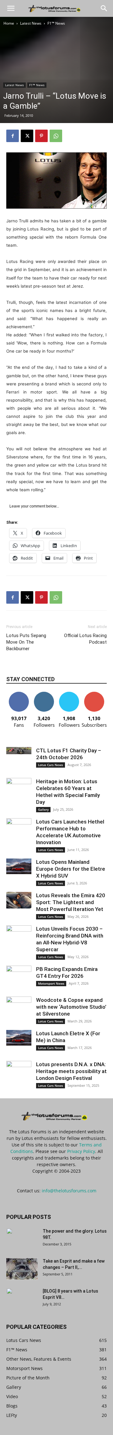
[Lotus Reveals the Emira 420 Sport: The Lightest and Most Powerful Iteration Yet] (18, 900)
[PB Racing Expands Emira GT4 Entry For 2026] (18, 974)
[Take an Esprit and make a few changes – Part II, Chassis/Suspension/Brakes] (22, 1269)
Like (19, 694)
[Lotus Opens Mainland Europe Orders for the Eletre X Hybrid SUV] (18, 866)
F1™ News (56, 23)
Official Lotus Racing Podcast (85, 639)
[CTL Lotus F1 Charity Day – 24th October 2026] (18, 750)
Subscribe (94, 694)
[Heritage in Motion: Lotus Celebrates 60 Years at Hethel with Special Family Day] (18, 787)
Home (8, 23)
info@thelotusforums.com (69, 1191)
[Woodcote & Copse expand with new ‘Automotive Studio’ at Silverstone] (18, 1006)
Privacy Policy (81, 1151)
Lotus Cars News (50, 765)
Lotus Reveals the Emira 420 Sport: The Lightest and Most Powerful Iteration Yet (70, 902)
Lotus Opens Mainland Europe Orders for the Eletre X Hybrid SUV (70, 869)
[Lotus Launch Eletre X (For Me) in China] (18, 1038)
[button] (11, 8)
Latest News (30, 23)
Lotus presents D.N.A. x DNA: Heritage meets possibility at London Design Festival (71, 1071)
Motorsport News (51, 983)
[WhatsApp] (56, 136)
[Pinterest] (41, 136)
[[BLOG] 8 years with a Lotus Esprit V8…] (22, 1299)
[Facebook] (12, 136)
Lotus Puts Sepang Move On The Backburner (26, 642)
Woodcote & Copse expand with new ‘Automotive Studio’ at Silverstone (71, 1007)
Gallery (43, 809)
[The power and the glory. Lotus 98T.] (22, 1239)
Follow (44, 694)
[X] (27, 136)
